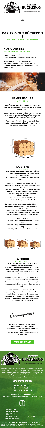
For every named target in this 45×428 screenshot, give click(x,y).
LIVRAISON (32, 416)
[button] (22, 19)
